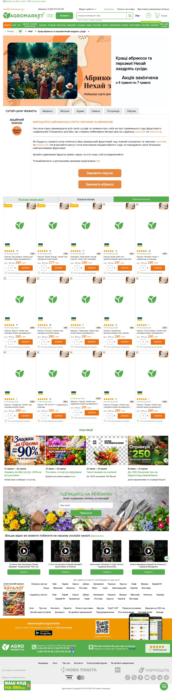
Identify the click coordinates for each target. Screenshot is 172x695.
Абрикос (98, 20)
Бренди (159, 612)
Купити (25, 268)
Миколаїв (57, 588)
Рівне (94, 588)
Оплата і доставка (126, 9)
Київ (54, 584)
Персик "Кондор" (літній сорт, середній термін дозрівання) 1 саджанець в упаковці (117, 406)
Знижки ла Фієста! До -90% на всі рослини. (22, 474)
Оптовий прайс (145, 612)
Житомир (146, 588)
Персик (131, 111)
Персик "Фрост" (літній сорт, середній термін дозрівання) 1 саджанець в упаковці (17, 332)
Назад (10, 31)
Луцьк (46, 588)
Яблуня (64, 111)
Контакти (55, 608)
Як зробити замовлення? (80, 612)
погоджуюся (73, 517)
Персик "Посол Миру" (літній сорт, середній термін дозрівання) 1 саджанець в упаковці (151, 332)
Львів (133, 584)
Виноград (61, 25)
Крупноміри (135, 25)
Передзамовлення (105, 612)
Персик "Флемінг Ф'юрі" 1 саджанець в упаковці (148, 258)
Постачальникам (126, 612)
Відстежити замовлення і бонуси (153, 9)
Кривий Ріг (157, 584)
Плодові (81, 25)
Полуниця (113, 111)
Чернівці (160, 594)
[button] (164, 686)
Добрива (155, 25)
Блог (32, 608)
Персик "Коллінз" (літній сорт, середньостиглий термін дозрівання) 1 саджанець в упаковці (50, 332)
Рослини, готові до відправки (64, 472)
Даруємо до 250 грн (155, 608)
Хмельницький (119, 588)
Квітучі (106, 25)
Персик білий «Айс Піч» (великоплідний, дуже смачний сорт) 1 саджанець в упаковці (117, 258)
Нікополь (70, 588)
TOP (18, 25)
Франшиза (109, 9)
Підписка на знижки (131, 608)
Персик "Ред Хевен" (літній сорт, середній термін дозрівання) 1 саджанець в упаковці (18, 258)
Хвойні (125, 25)
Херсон (123, 584)
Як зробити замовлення (122, 663)
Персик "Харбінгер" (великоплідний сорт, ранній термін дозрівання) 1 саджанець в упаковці (119, 332)
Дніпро (86, 584)
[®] (23, 18)
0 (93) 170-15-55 (62, 648)
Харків (65, 584)
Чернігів (134, 588)
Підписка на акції (141, 199)
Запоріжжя (98, 584)
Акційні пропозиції (13, 9)
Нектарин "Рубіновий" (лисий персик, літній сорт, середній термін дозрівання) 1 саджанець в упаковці (86, 258)
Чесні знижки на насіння (102, 472)
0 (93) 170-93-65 (56, 9)
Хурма (80, 111)
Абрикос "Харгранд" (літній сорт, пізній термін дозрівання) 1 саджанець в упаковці (85, 332)
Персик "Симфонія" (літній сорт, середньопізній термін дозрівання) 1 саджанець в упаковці (18, 406)
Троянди (52, 25)
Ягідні (89, 25)
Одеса (75, 584)
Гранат (92, 20)
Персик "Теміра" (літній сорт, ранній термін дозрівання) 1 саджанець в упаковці (149, 406)
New (14, 25)
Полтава (83, 588)
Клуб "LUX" (113, 608)
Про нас (43, 608)
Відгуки (100, 608)
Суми (105, 588)
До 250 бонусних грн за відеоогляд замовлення (143, 474)
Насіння (42, 25)
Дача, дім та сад (164, 25)
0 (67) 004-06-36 (62, 651)
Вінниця (144, 584)
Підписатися (86, 513)
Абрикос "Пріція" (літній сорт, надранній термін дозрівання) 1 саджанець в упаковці (84, 402)
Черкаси (111, 584)
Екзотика (97, 25)
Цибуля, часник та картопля (30, 25)
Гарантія (67, 608)
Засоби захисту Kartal (40, 612)
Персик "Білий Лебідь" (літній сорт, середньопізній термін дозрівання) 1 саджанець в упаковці (52, 258)
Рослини (145, 24)
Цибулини (71, 25)
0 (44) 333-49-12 (45, 648)
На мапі (132, 648)
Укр (137, 15)
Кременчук (74, 598)
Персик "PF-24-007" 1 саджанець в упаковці (52, 406)
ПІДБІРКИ (7, 25)
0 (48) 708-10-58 (45, 651)
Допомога (59, 612)
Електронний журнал (97, 663)
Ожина (96, 111)
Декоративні (115, 25)
